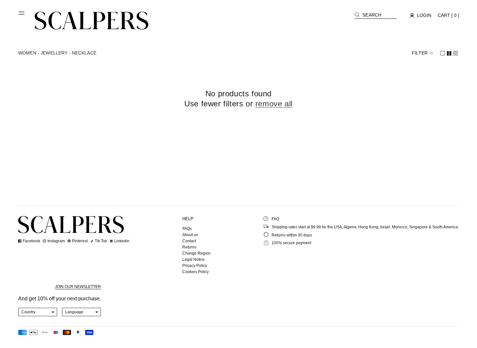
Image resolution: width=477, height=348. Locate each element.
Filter (420, 52)
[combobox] (37, 312)
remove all (274, 103)
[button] (22, 15)
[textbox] (37, 312)
